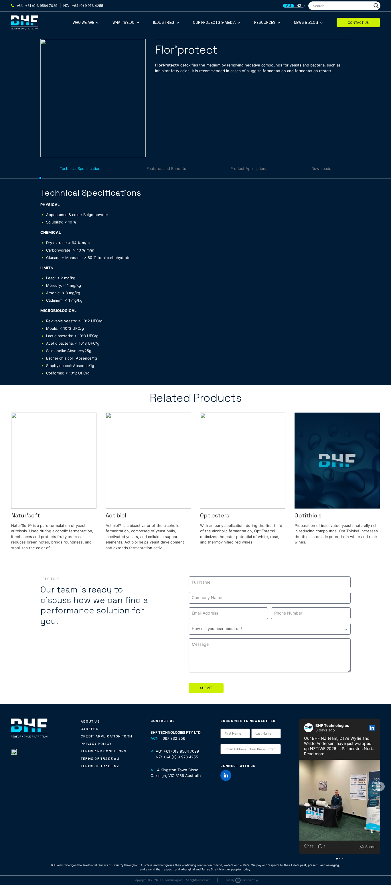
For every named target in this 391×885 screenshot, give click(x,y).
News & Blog (306, 22)
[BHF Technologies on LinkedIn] (226, 775)
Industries (163, 22)
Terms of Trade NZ (100, 766)
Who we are (83, 22)
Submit (206, 688)
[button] (299, 786)
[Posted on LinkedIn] (372, 727)
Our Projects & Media (214, 22)
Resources (265, 22)
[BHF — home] (42, 22)
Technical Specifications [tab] (81, 168)
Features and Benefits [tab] (166, 168)
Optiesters (214, 515)
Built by (229, 880)
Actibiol (116, 515)
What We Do (123, 22)
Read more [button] (314, 753)
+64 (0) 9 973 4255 (87, 5)
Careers (90, 729)
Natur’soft (25, 515)
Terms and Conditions (104, 751)
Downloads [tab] (321, 168)
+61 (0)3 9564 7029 (41, 5)
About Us (90, 721)
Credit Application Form (106, 736)
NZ (299, 5)
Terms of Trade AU (100, 758)
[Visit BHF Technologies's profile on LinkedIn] (308, 727)
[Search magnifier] (376, 6)
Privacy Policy (96, 743)
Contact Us (358, 23)
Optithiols (308, 515)
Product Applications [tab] (248, 168)
